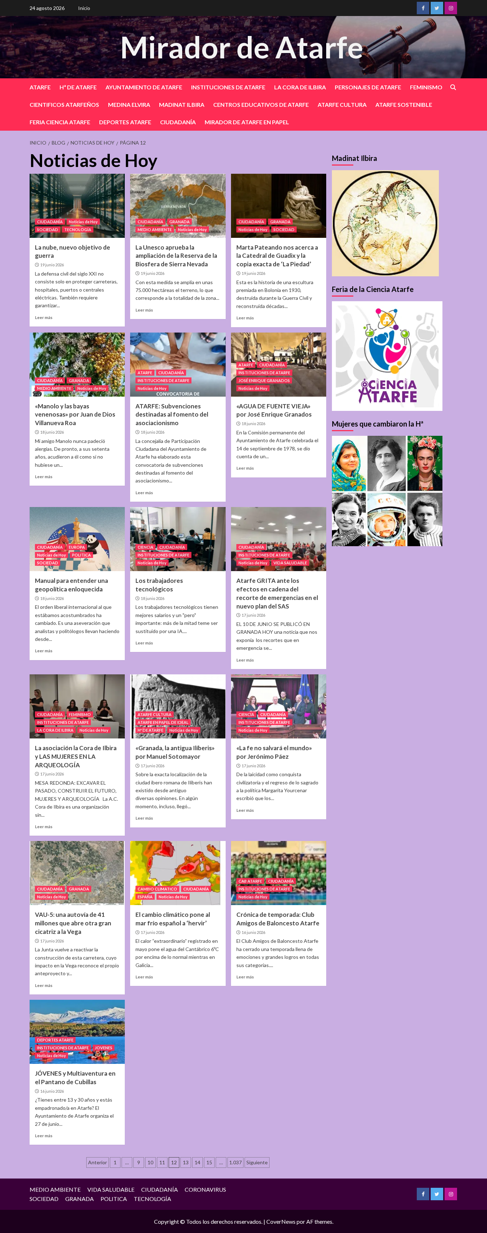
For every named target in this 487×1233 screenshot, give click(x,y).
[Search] (452, 87)
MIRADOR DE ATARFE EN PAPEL (247, 122)
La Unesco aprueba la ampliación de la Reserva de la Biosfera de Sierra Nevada (176, 256)
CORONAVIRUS (205, 1189)
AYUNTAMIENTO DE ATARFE (144, 87)
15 (209, 1162)
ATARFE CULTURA (342, 104)
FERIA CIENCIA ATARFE (60, 122)
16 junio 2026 (253, 932)
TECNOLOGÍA (77, 229)
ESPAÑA (145, 896)
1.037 (235, 1162)
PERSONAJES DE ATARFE (368, 87)
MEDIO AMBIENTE (155, 229)
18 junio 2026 (52, 432)
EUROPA (77, 547)
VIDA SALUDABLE (290, 562)
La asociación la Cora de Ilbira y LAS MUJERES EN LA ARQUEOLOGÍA (76, 756)
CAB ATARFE (250, 881)
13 (186, 1162)
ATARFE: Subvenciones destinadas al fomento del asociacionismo (171, 414)
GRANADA (179, 221)
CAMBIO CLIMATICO (157, 889)
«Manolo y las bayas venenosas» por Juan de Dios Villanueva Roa (75, 414)
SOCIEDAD (47, 229)
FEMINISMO (426, 87)
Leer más (43, 317)
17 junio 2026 (253, 615)
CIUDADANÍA (178, 122)
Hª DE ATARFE (78, 87)
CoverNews (281, 1221)
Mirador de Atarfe (241, 47)
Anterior (97, 1162)
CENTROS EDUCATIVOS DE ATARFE (261, 104)
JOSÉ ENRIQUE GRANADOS (264, 380)
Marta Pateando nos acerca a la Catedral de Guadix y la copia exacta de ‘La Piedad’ (277, 256)
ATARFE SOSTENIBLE (403, 104)
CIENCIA (145, 547)
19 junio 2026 (52, 264)
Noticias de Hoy (83, 221)
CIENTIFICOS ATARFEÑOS (64, 104)
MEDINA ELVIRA (129, 104)
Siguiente (257, 1162)
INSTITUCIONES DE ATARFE (228, 87)
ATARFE (40, 87)
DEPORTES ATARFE (125, 122)
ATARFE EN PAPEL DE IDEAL (163, 722)
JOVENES (103, 1047)
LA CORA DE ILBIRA (300, 87)
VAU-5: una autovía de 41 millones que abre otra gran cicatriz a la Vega (73, 923)
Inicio (84, 8)
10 (150, 1162)
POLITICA (81, 555)
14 (197, 1162)
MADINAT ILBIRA (181, 104)
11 (162, 1162)
